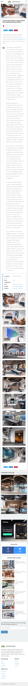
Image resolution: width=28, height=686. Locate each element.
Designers (17, 663)
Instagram (3, 676)
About (2, 661)
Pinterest (3, 678)
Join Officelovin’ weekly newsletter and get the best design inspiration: (13, 623)
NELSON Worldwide (18, 39)
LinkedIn (3, 673)
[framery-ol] (14, 530)
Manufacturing (15, 26)
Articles (16, 665)
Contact (3, 665)
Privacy (3, 663)
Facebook (3, 671)
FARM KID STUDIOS (17, 288)
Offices (16, 661)
